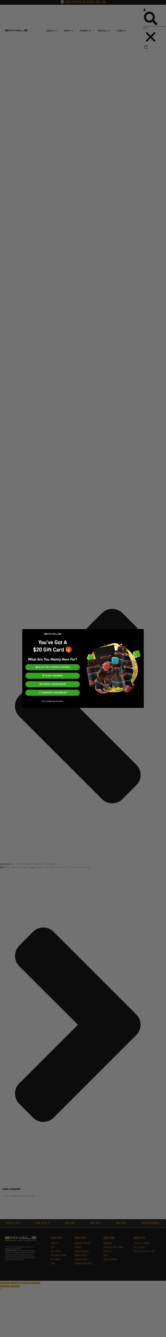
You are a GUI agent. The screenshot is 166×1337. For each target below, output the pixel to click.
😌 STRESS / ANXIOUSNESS (52, 684)
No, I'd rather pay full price (52, 701)
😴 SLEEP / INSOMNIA (52, 676)
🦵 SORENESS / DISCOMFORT (52, 693)
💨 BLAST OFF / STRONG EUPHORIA (52, 667)
